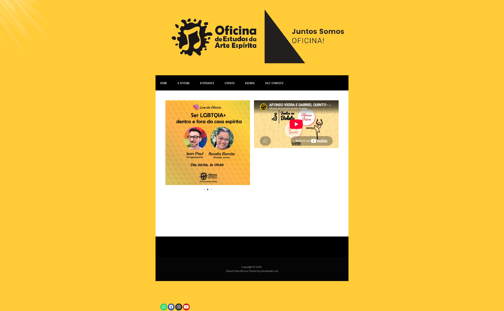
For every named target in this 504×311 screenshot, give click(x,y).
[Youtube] (186, 307)
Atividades (207, 83)
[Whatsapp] (163, 307)
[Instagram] (178, 307)
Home (163, 83)
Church (230, 271)
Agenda (250, 83)
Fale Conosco (274, 83)
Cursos (230, 83)
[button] (204, 189)
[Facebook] (171, 307)
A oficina (184, 83)
